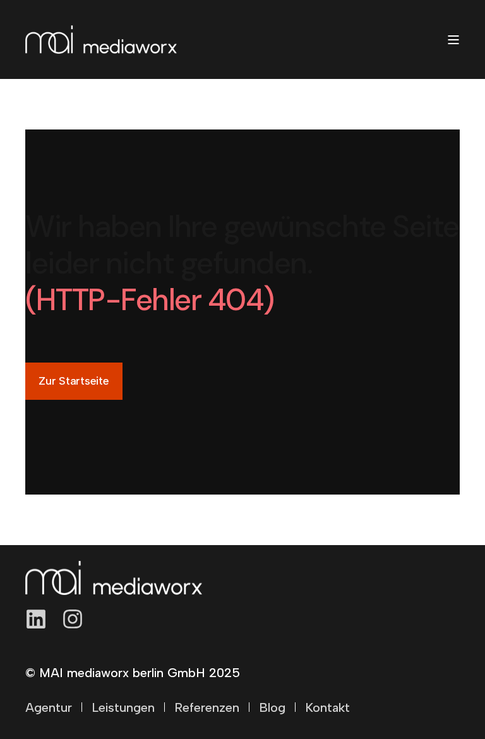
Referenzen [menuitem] (206, 707)
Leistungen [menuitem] (123, 707)
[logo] (113, 578)
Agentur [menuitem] (48, 707)
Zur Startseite (74, 381)
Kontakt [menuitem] (327, 707)
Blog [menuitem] (272, 707)
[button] (441, 695)
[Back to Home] (101, 39)
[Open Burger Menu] (453, 40)
